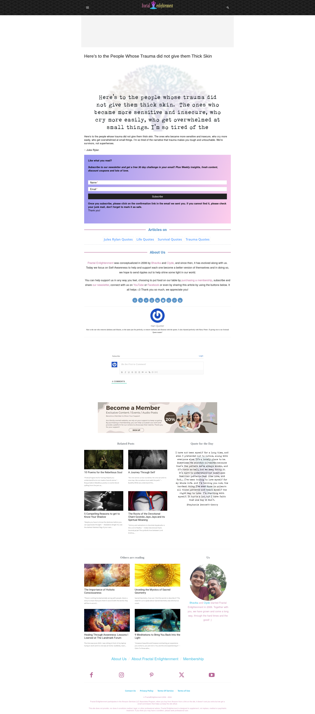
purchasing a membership (196, 280)
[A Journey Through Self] (147, 459)
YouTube (138, 285)
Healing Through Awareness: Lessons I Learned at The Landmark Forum (106, 636)
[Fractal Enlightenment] (157, 5)
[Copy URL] (174, 300)
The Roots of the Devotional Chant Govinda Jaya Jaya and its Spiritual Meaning (146, 516)
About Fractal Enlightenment (155, 658)
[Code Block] (146, 372)
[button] (228, 8)
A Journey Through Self (141, 472)
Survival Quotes (170, 239)
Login (201, 356)
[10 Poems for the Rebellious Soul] (103, 459)
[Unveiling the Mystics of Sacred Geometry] (157, 575)
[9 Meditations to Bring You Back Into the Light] (157, 620)
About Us (119, 658)
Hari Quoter (157, 326)
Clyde (170, 263)
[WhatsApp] (151, 300)
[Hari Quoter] (157, 315)
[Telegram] (163, 300)
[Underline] (129, 372)
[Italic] (125, 372)
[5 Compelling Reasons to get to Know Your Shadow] (103, 501)
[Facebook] (134, 300)
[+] (156, 372)
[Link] (149, 372)
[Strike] (132, 372)
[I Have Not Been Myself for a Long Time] (202, 478)
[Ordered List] (135, 372)
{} (153, 372)
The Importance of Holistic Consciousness (99, 591)
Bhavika (156, 263)
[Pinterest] (146, 300)
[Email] (168, 300)
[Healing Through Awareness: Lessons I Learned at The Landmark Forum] (107, 620)
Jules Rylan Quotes (118, 239)
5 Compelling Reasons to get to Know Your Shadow (102, 515)
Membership (193, 658)
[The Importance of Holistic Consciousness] (107, 575)
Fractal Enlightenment (100, 263)
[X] (140, 300)
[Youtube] (212, 675)
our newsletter (101, 285)
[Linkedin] (157, 300)
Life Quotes (145, 239)
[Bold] (122, 372)
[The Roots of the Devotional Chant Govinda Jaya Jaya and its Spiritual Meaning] (147, 501)
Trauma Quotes (198, 239)
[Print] (180, 300)
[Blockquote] (142, 372)
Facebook (153, 285)
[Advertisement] (157, 33)
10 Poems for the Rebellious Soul (103, 472)
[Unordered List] (139, 372)
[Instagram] (121, 675)
